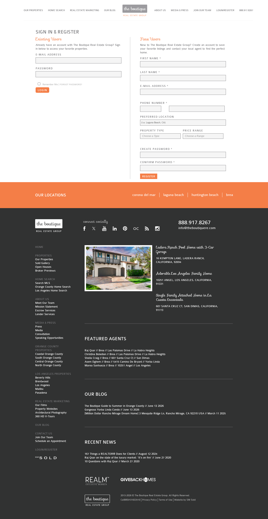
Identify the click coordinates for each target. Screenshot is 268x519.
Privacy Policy (149, 499)
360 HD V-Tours (45, 416)
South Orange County (48, 357)
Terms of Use (165, 499)
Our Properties (44, 259)
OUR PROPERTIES (33, 10)
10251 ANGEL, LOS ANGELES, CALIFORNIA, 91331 (184, 278)
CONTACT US (43, 433)
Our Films (41, 405)
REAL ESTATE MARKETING (84, 10)
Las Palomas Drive (119, 350)
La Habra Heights (144, 350)
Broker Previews (45, 270)
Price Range (193, 130)
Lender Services (45, 314)
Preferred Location (157, 116)
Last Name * (150, 72)
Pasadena (41, 392)
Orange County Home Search (53, 286)
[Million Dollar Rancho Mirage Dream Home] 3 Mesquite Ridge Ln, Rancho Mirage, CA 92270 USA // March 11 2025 (155, 413)
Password (44, 68)
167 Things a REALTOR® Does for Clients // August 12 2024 (121, 453)
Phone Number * (153, 102)
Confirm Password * (157, 162)
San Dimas (143, 357)
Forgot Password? (71, 84)
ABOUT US (160, 10)
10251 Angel (125, 365)
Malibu (39, 388)
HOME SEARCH (56, 10)
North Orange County (48, 365)
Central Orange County (49, 361)
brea (229, 195)
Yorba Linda (152, 361)
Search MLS (42, 283)
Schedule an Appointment (50, 441)
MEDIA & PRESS (179, 10)
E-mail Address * (154, 86)
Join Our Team (44, 437)
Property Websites (46, 408)
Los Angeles (42, 385)
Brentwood (41, 381)
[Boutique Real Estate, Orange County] (134, 10)
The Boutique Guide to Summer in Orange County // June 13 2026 (124, 405)
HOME (39, 247)
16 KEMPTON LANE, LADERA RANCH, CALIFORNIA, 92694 (185, 254)
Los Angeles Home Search (51, 290)
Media (39, 330)
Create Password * (156, 149)
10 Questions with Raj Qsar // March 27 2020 (112, 461)
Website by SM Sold (185, 499)
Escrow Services (45, 310)
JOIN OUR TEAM (202, 10)
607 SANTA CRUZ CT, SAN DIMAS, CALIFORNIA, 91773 (187, 302)
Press (38, 326)
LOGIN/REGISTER (225, 10)
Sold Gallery (42, 263)
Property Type (152, 130)
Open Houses (43, 266)
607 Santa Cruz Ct (122, 357)
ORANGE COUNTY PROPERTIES (47, 348)
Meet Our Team (44, 302)
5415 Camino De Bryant (127, 361)
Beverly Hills (42, 377)
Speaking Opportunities (49, 337)
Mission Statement (46, 306)
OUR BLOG (109, 10)
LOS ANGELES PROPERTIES (53, 373)
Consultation (42, 334)
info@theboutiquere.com (196, 228)
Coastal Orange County (49, 353)
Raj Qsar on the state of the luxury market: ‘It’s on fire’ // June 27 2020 (128, 457)
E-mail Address (48, 54)
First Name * (150, 58)
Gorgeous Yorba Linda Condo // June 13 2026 (112, 409)
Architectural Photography (51, 412)
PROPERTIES (43, 255)
